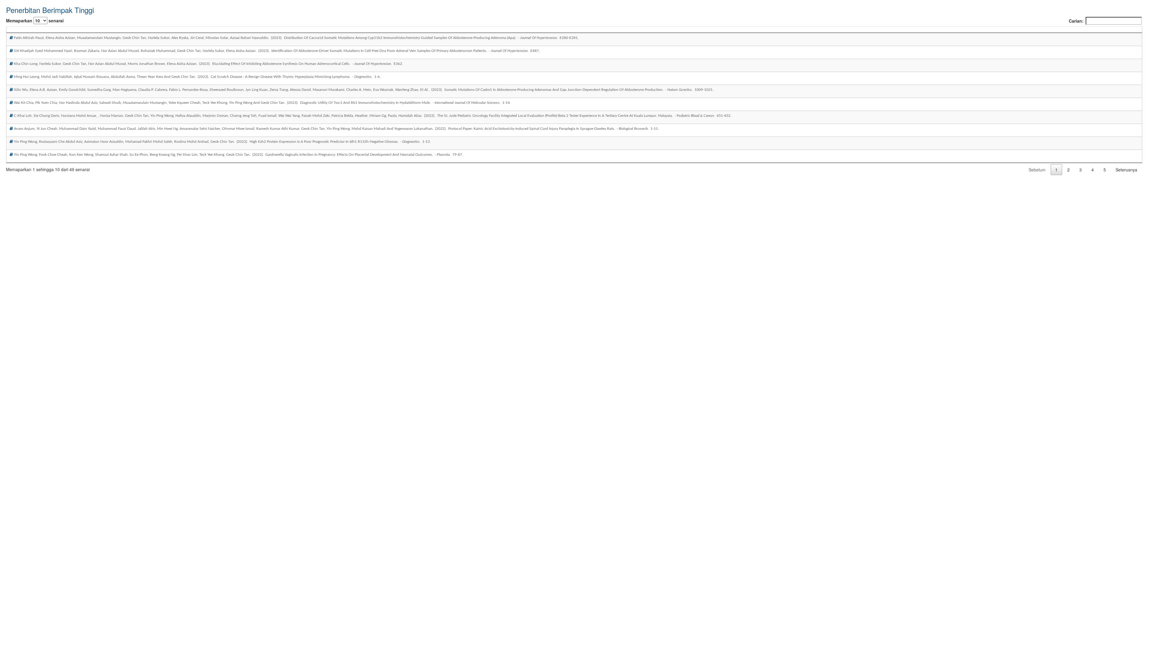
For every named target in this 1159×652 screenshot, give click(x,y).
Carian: (1076, 21)
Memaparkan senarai (35, 21)
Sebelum (1037, 170)
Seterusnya (1126, 170)
